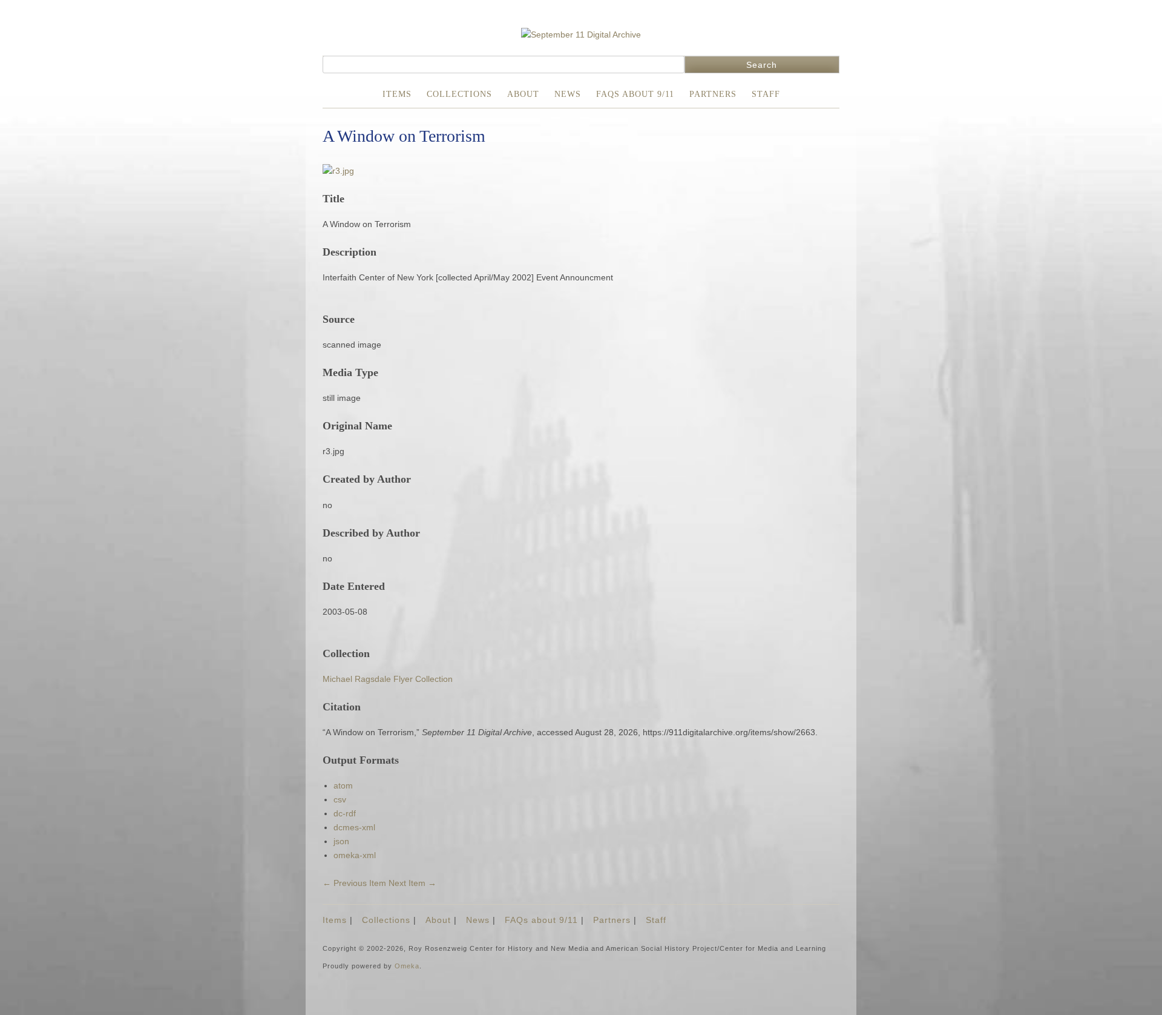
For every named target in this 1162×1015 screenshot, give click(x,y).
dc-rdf (344, 813)
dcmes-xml (354, 827)
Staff (766, 94)
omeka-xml (354, 855)
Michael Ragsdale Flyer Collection (388, 679)
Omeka (407, 966)
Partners (713, 94)
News (567, 94)
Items (397, 94)
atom (343, 785)
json (341, 841)
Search (761, 65)
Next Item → (412, 883)
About (523, 94)
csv (339, 799)
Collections (459, 94)
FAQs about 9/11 (635, 94)
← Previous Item (354, 883)
